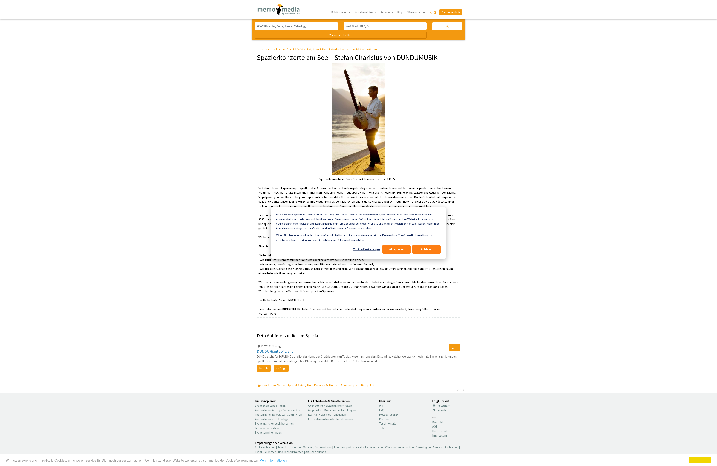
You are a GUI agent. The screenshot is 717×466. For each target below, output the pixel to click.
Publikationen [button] (339, 12)
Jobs (382, 428)
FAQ (381, 410)
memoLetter (417, 12)
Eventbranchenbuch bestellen (274, 423)
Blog (400, 12)
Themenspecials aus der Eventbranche (358, 447)
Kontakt (437, 422)
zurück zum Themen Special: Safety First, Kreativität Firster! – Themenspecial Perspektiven (319, 385)
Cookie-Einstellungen (366, 249)
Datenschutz (440, 431)
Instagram (443, 405)
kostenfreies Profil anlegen (272, 419)
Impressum (439, 435)
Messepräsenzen (389, 414)
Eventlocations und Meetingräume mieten (304, 447)
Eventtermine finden (268, 432)
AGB (435, 426)
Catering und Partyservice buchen (437, 447)
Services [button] (386, 12)
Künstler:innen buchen (399, 447)
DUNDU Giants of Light (275, 351)
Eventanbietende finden (270, 405)
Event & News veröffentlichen (327, 414)
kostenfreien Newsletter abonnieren (278, 414)
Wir (381, 405)
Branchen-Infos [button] (364, 12)
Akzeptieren (396, 249)
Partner (384, 419)
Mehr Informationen (273, 460)
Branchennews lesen (268, 428)
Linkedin (441, 410)
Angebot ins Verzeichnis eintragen (330, 405)
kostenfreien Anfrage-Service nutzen (278, 410)
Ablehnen (426, 249)
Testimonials (387, 423)
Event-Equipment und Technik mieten (279, 452)
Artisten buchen (265, 447)
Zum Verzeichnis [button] (450, 12)
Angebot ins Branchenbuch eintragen (332, 410)
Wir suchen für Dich (340, 35)
